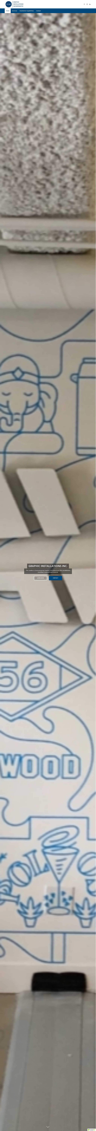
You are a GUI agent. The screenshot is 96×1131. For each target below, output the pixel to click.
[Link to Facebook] (84, 4)
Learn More (40, 578)
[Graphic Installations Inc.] (14, 4)
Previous (4, 572)
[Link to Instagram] (87, 4)
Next (92, 572)
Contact (55, 578)
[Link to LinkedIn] (89, 4)
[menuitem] (8, 10)
